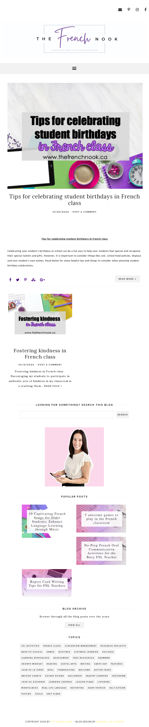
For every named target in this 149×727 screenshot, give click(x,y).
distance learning (86, 652)
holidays (108, 652)
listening (104, 682)
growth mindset (32, 664)
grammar (104, 658)
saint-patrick (97, 688)
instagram (119, 676)
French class (52, 646)
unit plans (54, 694)
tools (39, 694)
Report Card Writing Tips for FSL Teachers (47, 583)
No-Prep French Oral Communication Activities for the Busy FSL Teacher (101, 551)
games (51, 652)
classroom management (81, 646)
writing (85, 664)
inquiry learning (97, 676)
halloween (75, 676)
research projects (113, 646)
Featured (117, 664)
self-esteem (117, 688)
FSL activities (30, 646)
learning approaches (35, 658)
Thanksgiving (66, 670)
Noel (51, 670)
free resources (83, 658)
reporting (77, 688)
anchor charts (31, 676)
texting (26, 694)
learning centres (60, 682)
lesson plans (85, 682)
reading (52, 664)
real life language (54, 688)
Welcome (84, 670)
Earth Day (100, 664)
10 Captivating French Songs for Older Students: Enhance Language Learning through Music (47, 521)
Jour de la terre (32, 670)
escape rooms (54, 676)
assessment (61, 658)
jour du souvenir (33, 682)
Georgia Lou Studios (110, 721)
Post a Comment (85, 212)
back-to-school (32, 652)
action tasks (102, 670)
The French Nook (62, 721)
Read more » (127, 279)
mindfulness (29, 688)
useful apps (69, 664)
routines (65, 652)
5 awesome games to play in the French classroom (101, 519)
